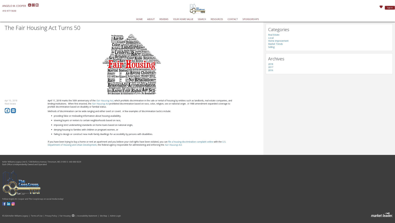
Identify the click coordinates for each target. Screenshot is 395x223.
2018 (270, 64)
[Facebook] (37, 6)
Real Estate (273, 34)
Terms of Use (37, 216)
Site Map (103, 216)
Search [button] (202, 19)
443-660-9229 (75, 161)
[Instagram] (33, 6)
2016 (270, 70)
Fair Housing (65, 215)
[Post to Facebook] (8, 112)
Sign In (390, 7)
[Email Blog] (13, 112)
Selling (271, 46)
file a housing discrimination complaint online (190, 141)
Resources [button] (217, 19)
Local (271, 37)
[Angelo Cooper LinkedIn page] (8, 203)
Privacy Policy (51, 216)
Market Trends (275, 43)
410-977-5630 (9, 10)
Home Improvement (278, 40)
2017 (270, 67)
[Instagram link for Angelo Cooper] (13, 203)
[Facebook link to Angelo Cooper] (4, 203)
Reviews (163, 19)
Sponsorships (251, 19)
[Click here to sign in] (381, 7)
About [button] (151, 19)
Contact (233, 19)
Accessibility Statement (87, 216)
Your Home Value (183, 19)
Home (139, 19)
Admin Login (115, 216)
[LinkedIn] (30, 6)
